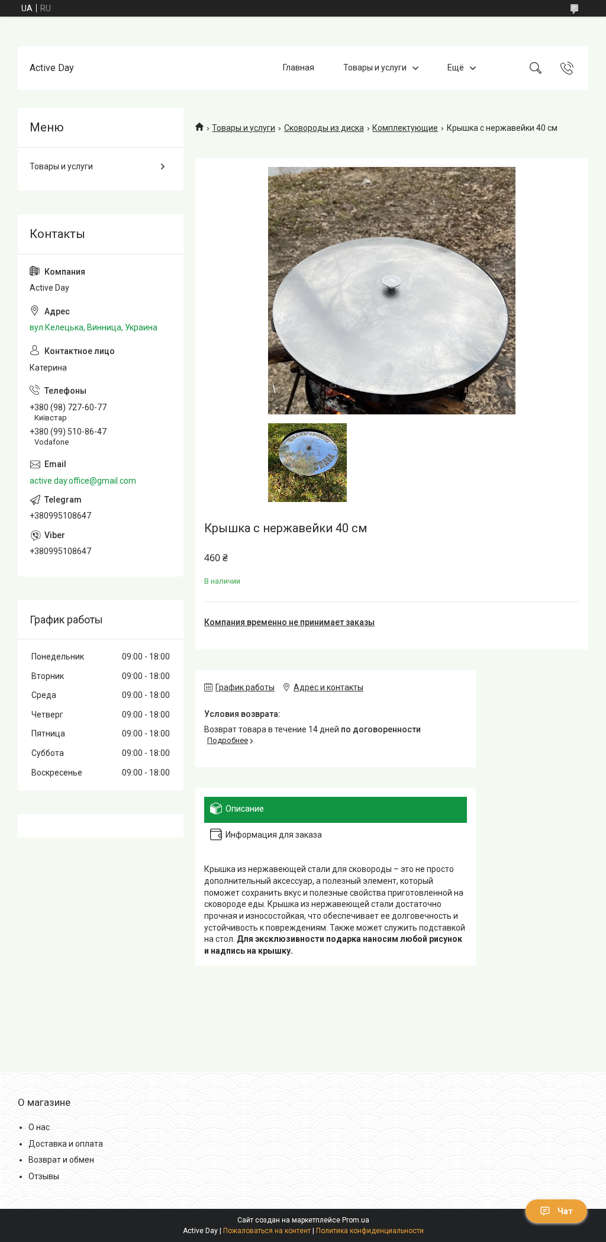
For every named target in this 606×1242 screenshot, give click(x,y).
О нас (39, 1127)
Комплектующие (405, 128)
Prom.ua (355, 1220)
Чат (565, 1211)
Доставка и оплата (65, 1143)
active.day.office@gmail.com (83, 480)
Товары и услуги (375, 67)
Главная (298, 67)
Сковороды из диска (324, 128)
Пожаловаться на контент (267, 1231)
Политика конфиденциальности (370, 1231)
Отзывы (43, 1176)
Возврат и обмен (61, 1159)
